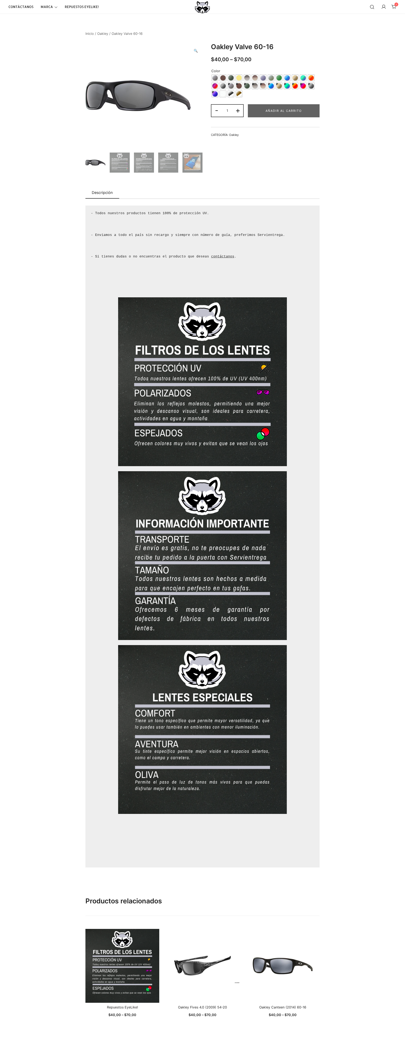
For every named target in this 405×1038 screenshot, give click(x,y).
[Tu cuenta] (383, 7)
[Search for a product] (372, 7)
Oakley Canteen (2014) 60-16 (282, 1007)
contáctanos (222, 256)
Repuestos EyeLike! (82, 6)
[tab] (102, 192)
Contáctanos (20, 6)
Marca (47, 6)
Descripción (102, 192)
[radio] (215, 78)
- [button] (216, 110)
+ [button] (237, 110)
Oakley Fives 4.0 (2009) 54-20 (202, 1007)
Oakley (102, 33)
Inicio (89, 33)
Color (215, 71)
